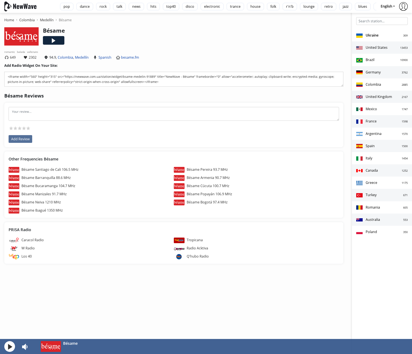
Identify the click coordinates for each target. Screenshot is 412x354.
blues (362, 6)
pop (67, 6)
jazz (345, 6)
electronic (212, 6)
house (255, 6)
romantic (9, 52)
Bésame (70, 343)
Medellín (82, 57)
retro (328, 6)
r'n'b (290, 6)
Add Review (20, 139)
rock (103, 6)
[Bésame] (51, 346)
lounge (309, 6)
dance (85, 6)
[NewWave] (20, 6)
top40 (171, 6)
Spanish (104, 57)
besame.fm (130, 57)
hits (153, 6)
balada (21, 52)
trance (235, 6)
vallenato (32, 52)
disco (190, 6)
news (136, 6)
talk (119, 6)
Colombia (65, 57)
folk (273, 6)
